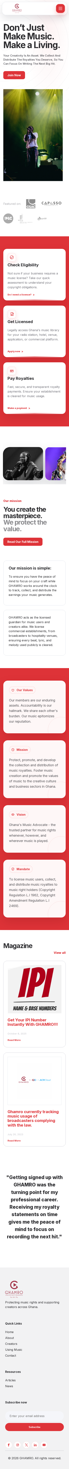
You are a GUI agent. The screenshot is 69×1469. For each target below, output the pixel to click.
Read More (14, 1040)
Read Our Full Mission (22, 542)
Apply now (14, 351)
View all (60, 953)
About (9, 1338)
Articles (10, 1380)
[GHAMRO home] (29, 8)
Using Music (13, 1349)
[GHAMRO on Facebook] (8, 1444)
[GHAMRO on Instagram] (17, 1444)
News (9, 1386)
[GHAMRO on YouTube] (43, 1444)
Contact (10, 1355)
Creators (11, 1344)
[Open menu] (60, 8)
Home (9, 1332)
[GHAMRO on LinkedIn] (35, 1444)
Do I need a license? (19, 294)
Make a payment (17, 408)
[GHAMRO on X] (26, 1444)
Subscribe (34, 1427)
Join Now (14, 75)
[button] (23, 463)
